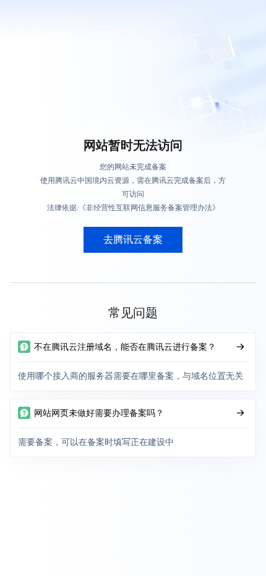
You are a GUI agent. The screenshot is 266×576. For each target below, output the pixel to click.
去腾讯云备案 (133, 239)
